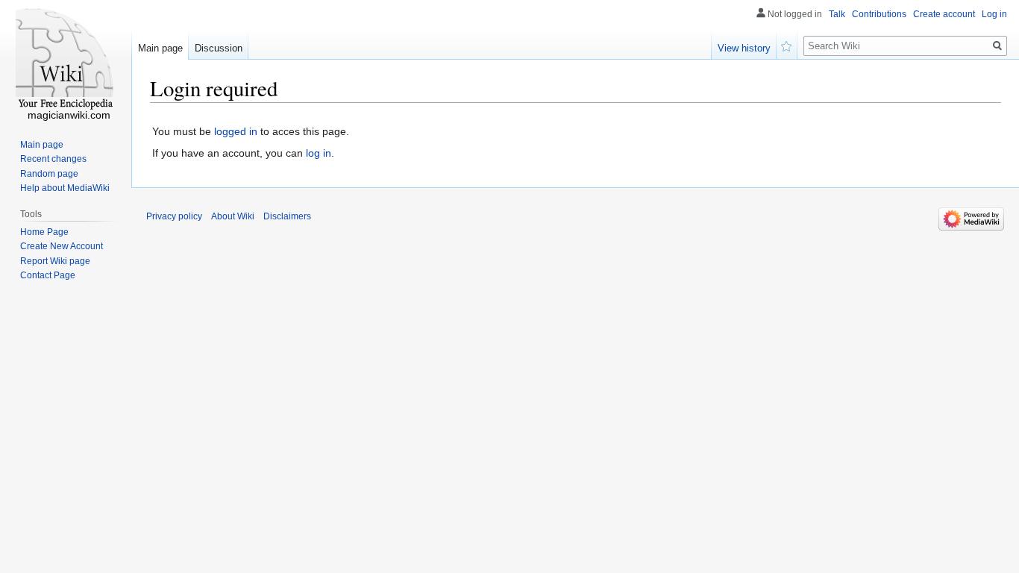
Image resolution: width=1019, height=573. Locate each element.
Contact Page (47, 275)
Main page (160, 48)
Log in (994, 14)
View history (744, 48)
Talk (837, 14)
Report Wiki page (55, 261)
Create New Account (61, 246)
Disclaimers (287, 216)
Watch (787, 45)
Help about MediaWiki (65, 188)
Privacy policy (174, 216)
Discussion (218, 48)
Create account (944, 14)
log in (318, 153)
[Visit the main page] (65, 59)
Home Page (44, 232)
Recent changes (53, 159)
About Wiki (232, 216)
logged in (235, 131)
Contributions (879, 14)
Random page (49, 174)
